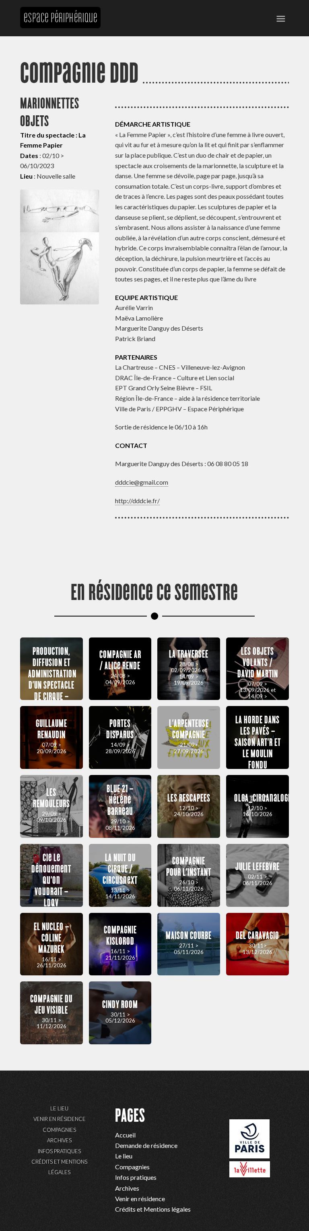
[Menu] (281, 18)
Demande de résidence (146, 1145)
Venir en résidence (59, 1119)
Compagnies (59, 1130)
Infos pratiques (59, 1151)
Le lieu (59, 1108)
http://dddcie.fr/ (137, 500)
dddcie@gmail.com (141, 482)
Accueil (125, 1135)
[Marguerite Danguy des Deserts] (59, 247)
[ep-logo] (60, 44)
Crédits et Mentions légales (59, 1166)
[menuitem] (281, 18)
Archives (59, 1140)
